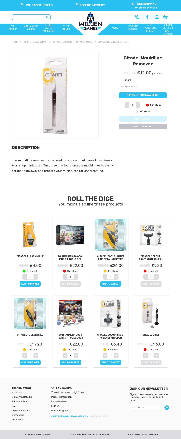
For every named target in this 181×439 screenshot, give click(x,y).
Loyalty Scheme (20, 410)
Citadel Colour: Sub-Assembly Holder (110, 336)
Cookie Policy (78, 434)
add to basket (30, 283)
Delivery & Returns (22, 397)
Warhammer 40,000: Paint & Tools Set (70, 258)
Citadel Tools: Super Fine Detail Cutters (110, 258)
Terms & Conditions (99, 434)
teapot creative (150, 434)
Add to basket (143, 118)
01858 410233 (98, 416)
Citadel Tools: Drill (30, 334)
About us (17, 392)
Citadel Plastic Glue (30, 256)
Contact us (18, 415)
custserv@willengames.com (69, 416)
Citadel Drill (151, 334)
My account (18, 419)
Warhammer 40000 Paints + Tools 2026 (70, 336)
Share (127, 79)
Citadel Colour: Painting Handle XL (151, 258)
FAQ (14, 406)
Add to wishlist (143, 126)
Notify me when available (143, 95)
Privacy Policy (19, 401)
